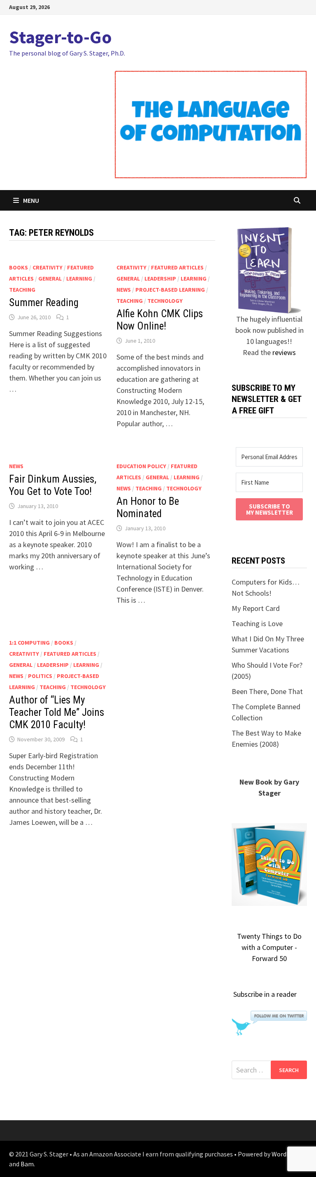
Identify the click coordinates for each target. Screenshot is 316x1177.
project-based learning (170, 289)
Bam (27, 1164)
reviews (284, 352)
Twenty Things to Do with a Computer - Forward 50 (269, 947)
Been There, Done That (267, 691)
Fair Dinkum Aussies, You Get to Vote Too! (52, 485)
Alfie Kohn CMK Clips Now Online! (159, 320)
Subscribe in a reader (265, 994)
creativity (48, 267)
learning (79, 278)
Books (18, 267)
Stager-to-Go (60, 37)
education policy (141, 466)
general (50, 278)
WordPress (287, 1154)
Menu (31, 200)
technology (165, 300)
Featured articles (177, 267)
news (123, 289)
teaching (22, 289)
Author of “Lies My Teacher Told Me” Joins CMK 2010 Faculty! (56, 712)
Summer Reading (44, 303)
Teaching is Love (257, 623)
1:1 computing (29, 642)
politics (40, 676)
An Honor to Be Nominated (147, 507)
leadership (160, 278)
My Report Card (256, 608)
